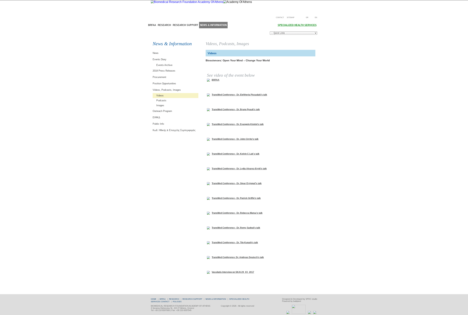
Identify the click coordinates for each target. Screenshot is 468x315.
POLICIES (177, 302)
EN (316, 17)
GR (307, 17)
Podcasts (161, 100)
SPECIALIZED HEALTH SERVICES (297, 25)
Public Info (158, 123)
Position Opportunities (164, 83)
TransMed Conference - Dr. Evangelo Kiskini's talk (238, 124)
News (155, 53)
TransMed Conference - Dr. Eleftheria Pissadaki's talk (239, 94)
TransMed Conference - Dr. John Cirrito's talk (235, 139)
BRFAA (152, 25)
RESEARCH (164, 25)
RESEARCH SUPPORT (185, 25)
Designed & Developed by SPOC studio (299, 299)
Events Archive (164, 65)
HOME (153, 299)
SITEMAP (290, 17)
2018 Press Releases (164, 70)
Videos (160, 95)
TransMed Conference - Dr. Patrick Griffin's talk (236, 198)
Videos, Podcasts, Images (167, 90)
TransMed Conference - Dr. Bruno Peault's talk (236, 109)
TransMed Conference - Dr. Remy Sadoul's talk (236, 227)
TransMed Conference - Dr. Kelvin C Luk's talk (235, 154)
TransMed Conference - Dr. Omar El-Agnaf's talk (237, 183)
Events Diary (159, 59)
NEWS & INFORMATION (213, 25)
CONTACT (280, 17)
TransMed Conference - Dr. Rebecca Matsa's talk (237, 213)
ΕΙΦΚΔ (156, 117)
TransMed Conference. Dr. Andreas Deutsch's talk (238, 257)
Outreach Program (162, 111)
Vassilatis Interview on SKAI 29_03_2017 (233, 272)
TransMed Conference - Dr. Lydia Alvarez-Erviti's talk (239, 168)
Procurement (159, 77)
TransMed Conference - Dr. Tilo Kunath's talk (235, 242)
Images (160, 105)
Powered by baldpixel (291, 301)
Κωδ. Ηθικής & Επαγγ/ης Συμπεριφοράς (174, 130)
